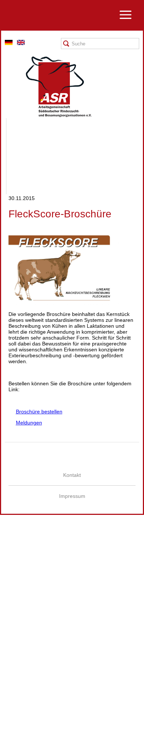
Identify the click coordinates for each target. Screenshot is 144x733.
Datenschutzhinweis (23, 730)
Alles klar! (5, 715)
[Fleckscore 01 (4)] (63, 303)
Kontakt (72, 475)
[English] (21, 43)
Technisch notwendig (12, 638)
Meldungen (25, 423)
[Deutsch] (9, 43)
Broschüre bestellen (35, 411)
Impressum (72, 496)
